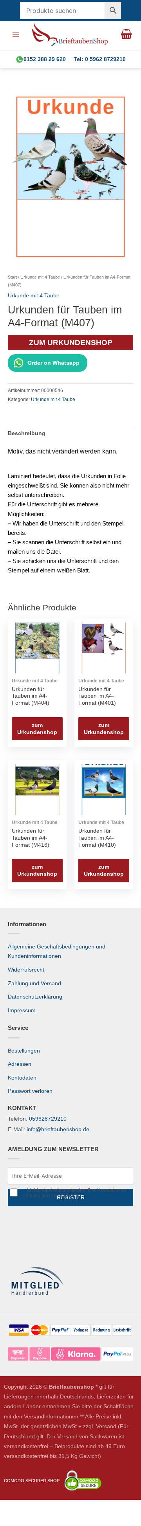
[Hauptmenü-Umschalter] (15, 34)
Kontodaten (22, 1078)
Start (12, 277)
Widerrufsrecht (26, 970)
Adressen (19, 1064)
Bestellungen (24, 1051)
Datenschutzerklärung (35, 997)
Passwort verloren (30, 1091)
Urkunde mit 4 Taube (40, 277)
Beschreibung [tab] (26, 433)
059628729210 (48, 1119)
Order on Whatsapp (53, 363)
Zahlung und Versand (34, 983)
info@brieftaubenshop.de (58, 1129)
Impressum (22, 1010)
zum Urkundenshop (70, 342)
